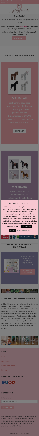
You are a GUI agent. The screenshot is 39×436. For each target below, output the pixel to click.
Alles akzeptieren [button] (26, 226)
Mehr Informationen (23, 230)
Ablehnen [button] (12, 230)
